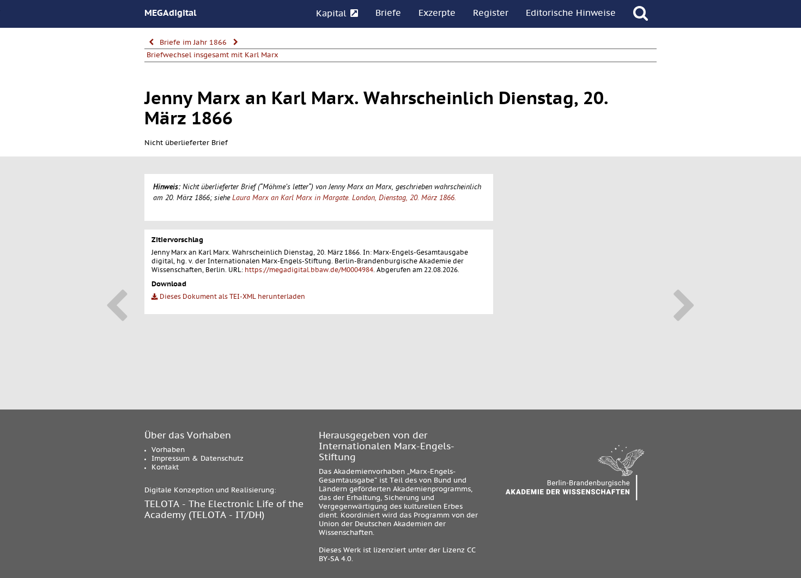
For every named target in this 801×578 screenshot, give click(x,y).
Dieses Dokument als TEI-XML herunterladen (231, 297)
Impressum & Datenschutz (197, 459)
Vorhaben (168, 450)
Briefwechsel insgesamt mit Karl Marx (212, 55)
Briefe (388, 13)
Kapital (332, 14)
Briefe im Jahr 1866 (193, 43)
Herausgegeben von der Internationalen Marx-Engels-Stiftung (386, 447)
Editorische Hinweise (571, 13)
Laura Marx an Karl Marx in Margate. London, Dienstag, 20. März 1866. (344, 198)
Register (490, 13)
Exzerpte (437, 13)
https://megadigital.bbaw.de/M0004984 (309, 270)
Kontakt (165, 468)
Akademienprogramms (432, 489)
